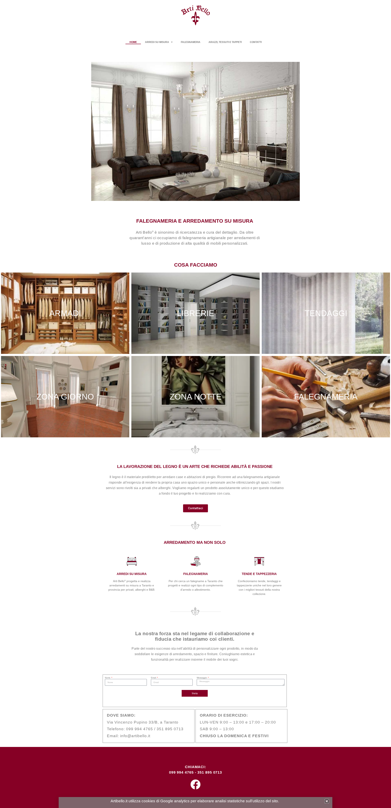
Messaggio (202, 678)
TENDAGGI (326, 313)
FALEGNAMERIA (326, 396)
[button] (85, 132)
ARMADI (65, 313)
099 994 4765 (181, 772)
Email (154, 678)
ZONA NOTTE (196, 396)
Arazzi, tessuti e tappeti (225, 42)
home (133, 42)
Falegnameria (190, 42)
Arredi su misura (157, 42)
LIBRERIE (195, 313)
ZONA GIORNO (65, 396)
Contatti (256, 42)
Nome (108, 678)
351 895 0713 (209, 772)
